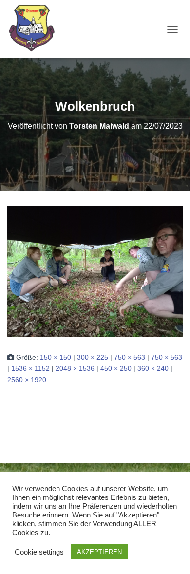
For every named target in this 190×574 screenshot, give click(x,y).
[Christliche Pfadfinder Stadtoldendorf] (36, 29)
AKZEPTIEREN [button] (99, 551)
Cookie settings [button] (39, 552)
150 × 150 (55, 357)
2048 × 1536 (75, 368)
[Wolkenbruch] (95, 271)
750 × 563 (129, 357)
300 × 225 (92, 357)
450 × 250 (116, 368)
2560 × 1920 (26, 379)
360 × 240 (153, 368)
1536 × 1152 (30, 368)
